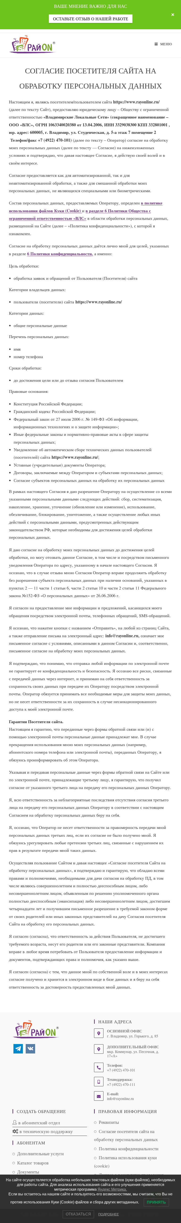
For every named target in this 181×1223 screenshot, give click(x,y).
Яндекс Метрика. (112, 1189)
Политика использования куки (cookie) (125, 1162)
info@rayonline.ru (120, 1098)
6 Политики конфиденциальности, (60, 254)
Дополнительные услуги (40, 1153)
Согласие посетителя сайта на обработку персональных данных (126, 1135)
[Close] (173, 15)
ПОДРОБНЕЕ (108, 1214)
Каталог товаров (33, 1163)
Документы (28, 1172)
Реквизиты (109, 1122)
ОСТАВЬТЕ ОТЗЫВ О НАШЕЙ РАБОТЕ (90, 18)
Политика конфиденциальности (128, 1148)
